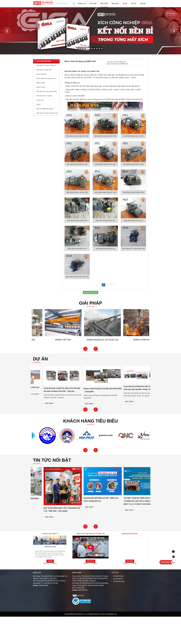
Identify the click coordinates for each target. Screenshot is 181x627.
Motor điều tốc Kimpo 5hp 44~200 (105, 259)
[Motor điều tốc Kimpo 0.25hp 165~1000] (77, 134)
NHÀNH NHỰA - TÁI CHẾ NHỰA (130, 350)
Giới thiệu (93, 3)
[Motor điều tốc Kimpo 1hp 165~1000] (133, 134)
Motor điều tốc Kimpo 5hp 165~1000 (133, 174)
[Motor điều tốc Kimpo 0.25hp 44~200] (133, 190)
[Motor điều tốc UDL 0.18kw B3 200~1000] (133, 246)
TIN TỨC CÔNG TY (118, 589)
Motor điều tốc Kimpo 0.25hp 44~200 (133, 202)
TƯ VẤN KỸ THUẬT (118, 586)
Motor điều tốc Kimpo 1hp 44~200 (105, 230)
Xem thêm (130, 571)
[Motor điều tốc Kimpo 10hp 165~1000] (105, 190)
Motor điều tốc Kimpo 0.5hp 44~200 (77, 230)
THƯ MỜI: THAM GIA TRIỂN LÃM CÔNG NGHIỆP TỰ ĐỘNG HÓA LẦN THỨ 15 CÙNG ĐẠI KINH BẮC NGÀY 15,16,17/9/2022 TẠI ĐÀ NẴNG (90, 511)
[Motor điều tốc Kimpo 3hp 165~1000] (105, 162)
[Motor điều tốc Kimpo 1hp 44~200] (105, 218)
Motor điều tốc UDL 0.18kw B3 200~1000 (133, 259)
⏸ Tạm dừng (171, 13)
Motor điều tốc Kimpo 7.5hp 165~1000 (77, 202)
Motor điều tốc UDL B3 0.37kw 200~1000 (77, 287)
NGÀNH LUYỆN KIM (91, 350)
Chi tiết (50, 571)
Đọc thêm (104, 119)
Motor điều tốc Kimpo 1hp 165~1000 (133, 146)
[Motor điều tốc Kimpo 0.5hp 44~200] (77, 218)
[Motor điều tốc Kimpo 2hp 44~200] (133, 218)
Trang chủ (82, 3)
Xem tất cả (90, 571)
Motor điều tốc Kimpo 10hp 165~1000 (105, 202)
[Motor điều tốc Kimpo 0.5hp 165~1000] (105, 134)
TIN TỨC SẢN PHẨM (118, 591)
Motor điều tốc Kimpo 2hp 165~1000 (77, 174)
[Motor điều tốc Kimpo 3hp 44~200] (77, 246)
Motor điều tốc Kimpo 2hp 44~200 (133, 230)
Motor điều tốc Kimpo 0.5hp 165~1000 (105, 146)
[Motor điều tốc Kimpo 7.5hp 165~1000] (77, 190)
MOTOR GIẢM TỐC (119, 72)
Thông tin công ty (50, 557)
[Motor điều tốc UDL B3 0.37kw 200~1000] (77, 274)
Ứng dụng (115, 3)
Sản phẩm (104, 3)
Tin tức (133, 3)
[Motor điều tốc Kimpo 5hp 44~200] (105, 246)
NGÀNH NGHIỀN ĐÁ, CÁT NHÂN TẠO (52, 350)
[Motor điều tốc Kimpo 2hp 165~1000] (77, 162)
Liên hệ (142, 3)
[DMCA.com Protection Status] (78, 606)
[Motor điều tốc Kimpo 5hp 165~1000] (133, 162)
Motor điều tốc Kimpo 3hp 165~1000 (105, 174)
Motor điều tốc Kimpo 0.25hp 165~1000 (77, 146)
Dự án (125, 3)
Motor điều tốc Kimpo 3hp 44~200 (77, 259)
